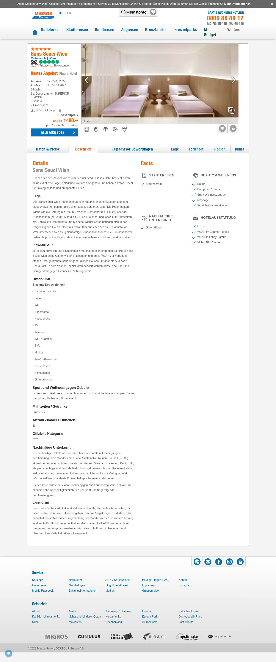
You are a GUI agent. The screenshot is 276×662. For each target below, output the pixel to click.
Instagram (185, 585)
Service (37, 572)
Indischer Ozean (189, 611)
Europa (146, 611)
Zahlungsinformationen (83, 590)
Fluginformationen (116, 585)
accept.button (271, 4)
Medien (109, 590)
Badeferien (50, 29)
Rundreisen (104, 29)
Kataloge (37, 579)
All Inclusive (149, 622)
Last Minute (186, 622)
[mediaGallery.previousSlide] (86, 80)
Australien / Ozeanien (118, 611)
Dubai (35, 622)
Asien (72, 611)
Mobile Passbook (43, 590)
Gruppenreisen (151, 590)
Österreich (38, 58)
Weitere (233, 29)
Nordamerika (113, 616)
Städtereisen (77, 29)
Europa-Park (150, 616)
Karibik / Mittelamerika (46, 616)
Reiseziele (39, 604)
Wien (52, 58)
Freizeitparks (185, 29)
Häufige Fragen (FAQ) (155, 579)
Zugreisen (129, 29)
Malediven (75, 622)
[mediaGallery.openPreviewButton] (160, 84)
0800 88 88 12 (225, 18)
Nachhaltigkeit (77, 585)
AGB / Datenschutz (117, 579)
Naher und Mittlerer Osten (85, 616)
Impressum (149, 585)
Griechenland (113, 622)
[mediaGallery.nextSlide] (233, 80)
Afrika (35, 611)
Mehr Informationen (237, 3)
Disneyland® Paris (190, 616)
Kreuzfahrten (156, 29)
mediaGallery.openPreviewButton (231, 110)
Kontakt (183, 579)
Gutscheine (39, 585)
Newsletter (75, 579)
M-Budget (210, 32)
